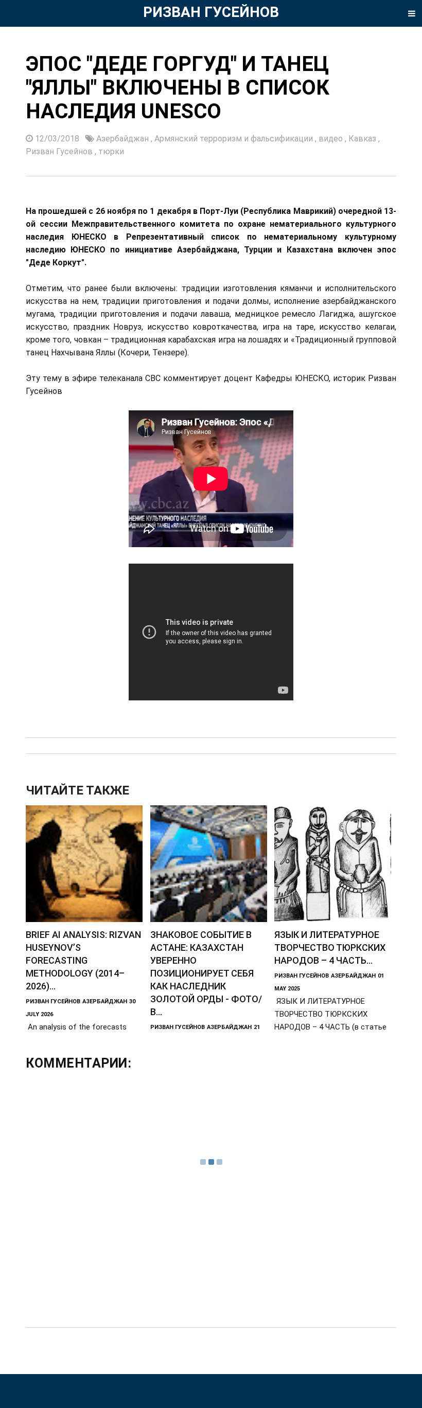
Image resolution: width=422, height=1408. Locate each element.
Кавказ (363, 138)
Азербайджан (123, 138)
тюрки (111, 151)
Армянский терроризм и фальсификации (234, 138)
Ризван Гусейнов (60, 151)
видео (332, 138)
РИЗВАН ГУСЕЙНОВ (211, 12)
